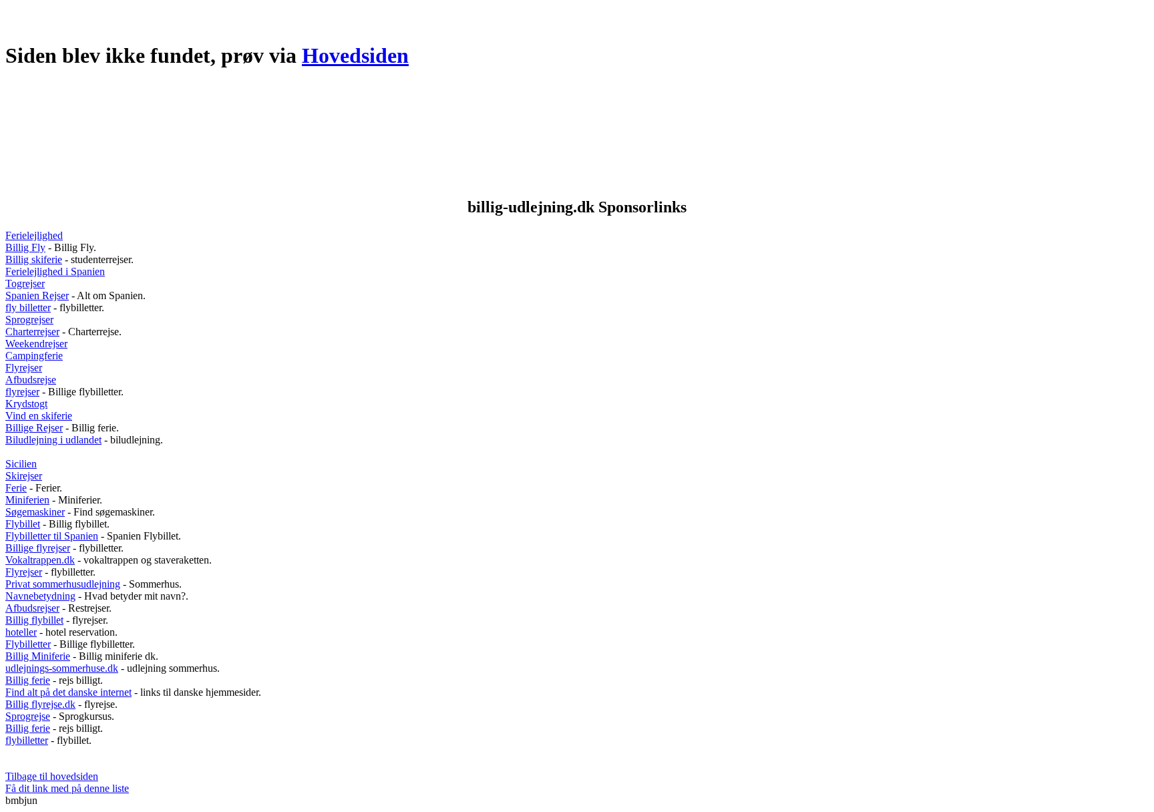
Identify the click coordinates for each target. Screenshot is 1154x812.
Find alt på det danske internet (68, 692)
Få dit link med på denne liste (67, 788)
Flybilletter (28, 644)
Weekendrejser (36, 343)
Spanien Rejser (37, 295)
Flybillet (22, 524)
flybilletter (26, 740)
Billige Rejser (34, 427)
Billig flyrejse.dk (40, 704)
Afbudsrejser (32, 608)
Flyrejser (23, 367)
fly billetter (28, 307)
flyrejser (22, 391)
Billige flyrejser (37, 548)
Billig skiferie (33, 259)
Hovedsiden (355, 55)
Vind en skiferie (38, 415)
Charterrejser (32, 331)
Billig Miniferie (37, 656)
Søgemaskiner (35, 512)
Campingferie (34, 355)
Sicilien (21, 463)
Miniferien (27, 499)
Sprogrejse (27, 716)
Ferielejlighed (34, 235)
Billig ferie (27, 680)
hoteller (21, 632)
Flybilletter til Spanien (51, 536)
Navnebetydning (40, 596)
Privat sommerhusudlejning (62, 584)
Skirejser (23, 475)
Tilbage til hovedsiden (51, 776)
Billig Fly (25, 247)
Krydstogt (26, 403)
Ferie (16, 487)
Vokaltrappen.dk (40, 560)
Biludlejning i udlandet (53, 439)
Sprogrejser (29, 319)
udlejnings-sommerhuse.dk (61, 668)
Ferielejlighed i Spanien (55, 271)
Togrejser (25, 283)
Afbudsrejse (30, 379)
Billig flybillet (34, 620)
